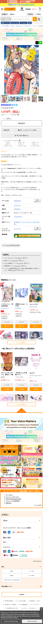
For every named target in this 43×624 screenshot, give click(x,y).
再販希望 (21, 123)
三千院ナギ (4, 318)
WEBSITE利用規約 (9, 601)
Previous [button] (1, 69)
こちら (19, 258)
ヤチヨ (39, 312)
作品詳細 (7, 389)
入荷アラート (37, 201)
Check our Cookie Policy (11, 621)
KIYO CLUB (33, 307)
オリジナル (4, 316)
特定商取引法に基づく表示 (12, 608)
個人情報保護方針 (24, 604)
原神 (29, 23)
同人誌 (12, 26)
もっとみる (38, 505)
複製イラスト (5, 23)
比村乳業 (18, 308)
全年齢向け (5, 14)
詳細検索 (39, 19)
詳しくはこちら (37, 561)
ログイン (34, 9)
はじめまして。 (5, 308)
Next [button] (41, 69)
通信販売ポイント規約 (34, 601)
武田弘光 (8, 503)
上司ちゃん (19, 316)
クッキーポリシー (36, 604)
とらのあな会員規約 (21, 601)
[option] (21, 70)
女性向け (39, 14)
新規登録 (28, 9)
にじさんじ (23, 23)
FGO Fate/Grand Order (13, 499)
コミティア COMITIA (13, 501)
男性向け (31, 14)
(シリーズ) (29, 26)
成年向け (12, 14)
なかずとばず (14, 23)
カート (8, 326)
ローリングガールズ (12, 497)
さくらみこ (9, 495)
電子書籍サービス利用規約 (10, 604)
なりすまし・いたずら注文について (29, 608)
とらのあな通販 (5, 26)
